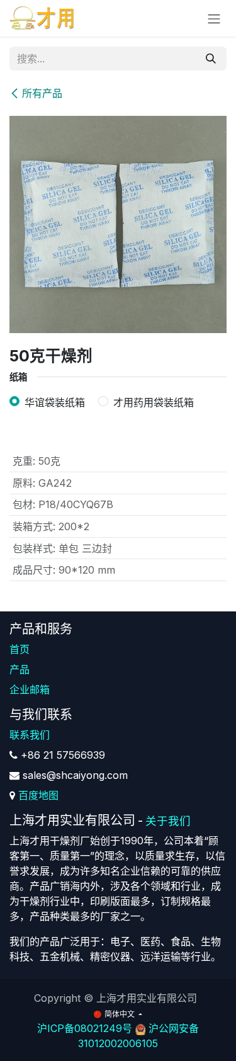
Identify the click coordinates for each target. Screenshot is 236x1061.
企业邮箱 (29, 689)
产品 (19, 669)
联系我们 (29, 735)
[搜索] (211, 59)
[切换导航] (214, 18)
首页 (19, 649)
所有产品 (42, 93)
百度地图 (38, 795)
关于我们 (168, 820)
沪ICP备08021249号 (84, 1028)
